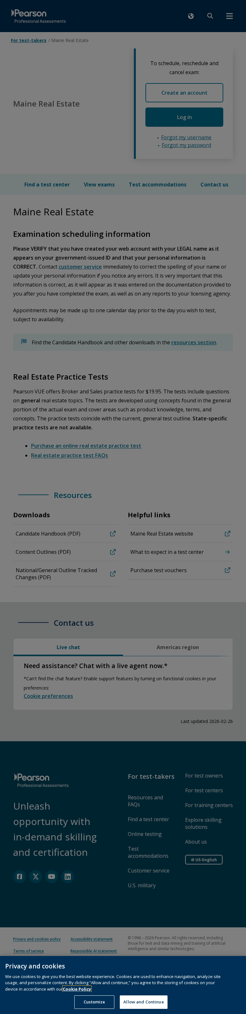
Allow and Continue (143, 1002)
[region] (123, 985)
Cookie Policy (77, 989)
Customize (94, 1002)
